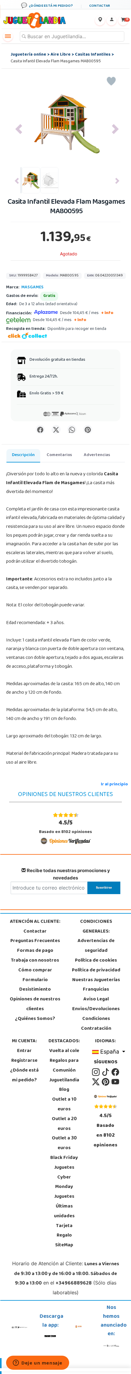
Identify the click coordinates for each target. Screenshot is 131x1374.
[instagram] (96, 1072)
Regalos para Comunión (64, 1066)
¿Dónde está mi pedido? (24, 1075)
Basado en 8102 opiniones (65, 827)
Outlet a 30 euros (64, 1143)
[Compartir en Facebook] (40, 429)
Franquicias (96, 990)
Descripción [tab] (23, 455)
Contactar (35, 932)
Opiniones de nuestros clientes (35, 1004)
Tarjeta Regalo (64, 1231)
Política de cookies (96, 961)
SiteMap (64, 1245)
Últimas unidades (64, 1211)
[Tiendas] (100, 20)
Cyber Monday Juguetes (64, 1187)
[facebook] (115, 1072)
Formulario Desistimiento (35, 985)
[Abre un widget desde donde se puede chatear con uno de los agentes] (37, 1363)
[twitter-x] (96, 1081)
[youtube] (115, 1081)
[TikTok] (106, 1072)
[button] (19, 129)
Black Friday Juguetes (64, 1163)
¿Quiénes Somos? (35, 1019)
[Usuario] (111, 20)
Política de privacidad (96, 970)
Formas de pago (35, 951)
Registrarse (24, 1061)
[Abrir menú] (8, 36)
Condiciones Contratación (96, 1024)
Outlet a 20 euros (64, 1124)
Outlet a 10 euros (64, 1104)
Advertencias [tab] (97, 455)
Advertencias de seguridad (96, 946)
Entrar (24, 1051)
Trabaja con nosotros (35, 961)
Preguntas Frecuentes (35, 941)
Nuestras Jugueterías (96, 980)
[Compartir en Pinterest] (87, 429)
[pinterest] (106, 1081)
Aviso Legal (96, 999)
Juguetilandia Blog (64, 1085)
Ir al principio (114, 784)
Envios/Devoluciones (96, 1009)
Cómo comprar (35, 970)
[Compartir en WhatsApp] (71, 429)
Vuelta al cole (64, 1051)
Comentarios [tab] (59, 455)
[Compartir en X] (56, 429)
